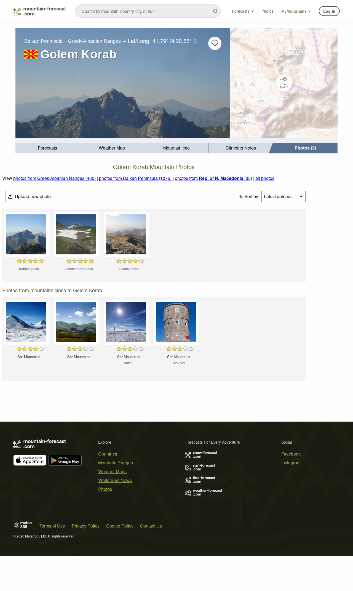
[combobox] (148, 11)
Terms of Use (52, 526)
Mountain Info (176, 148)
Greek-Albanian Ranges (94, 41)
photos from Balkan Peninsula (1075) (135, 178)
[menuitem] (47, 148)
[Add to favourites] (214, 43)
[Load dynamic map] (284, 83)
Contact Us (151, 526)
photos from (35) (213, 178)
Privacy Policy (86, 526)
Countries (107, 454)
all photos (264, 178)
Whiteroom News (115, 480)
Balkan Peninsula (43, 41)
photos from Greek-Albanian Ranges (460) (54, 178)
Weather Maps (112, 471)
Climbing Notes (241, 148)
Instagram (291, 462)
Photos (267, 11)
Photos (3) (305, 148)
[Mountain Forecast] (39, 11)
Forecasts (240, 11)
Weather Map (112, 148)
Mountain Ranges (115, 462)
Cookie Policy (119, 526)
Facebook (291, 454)
